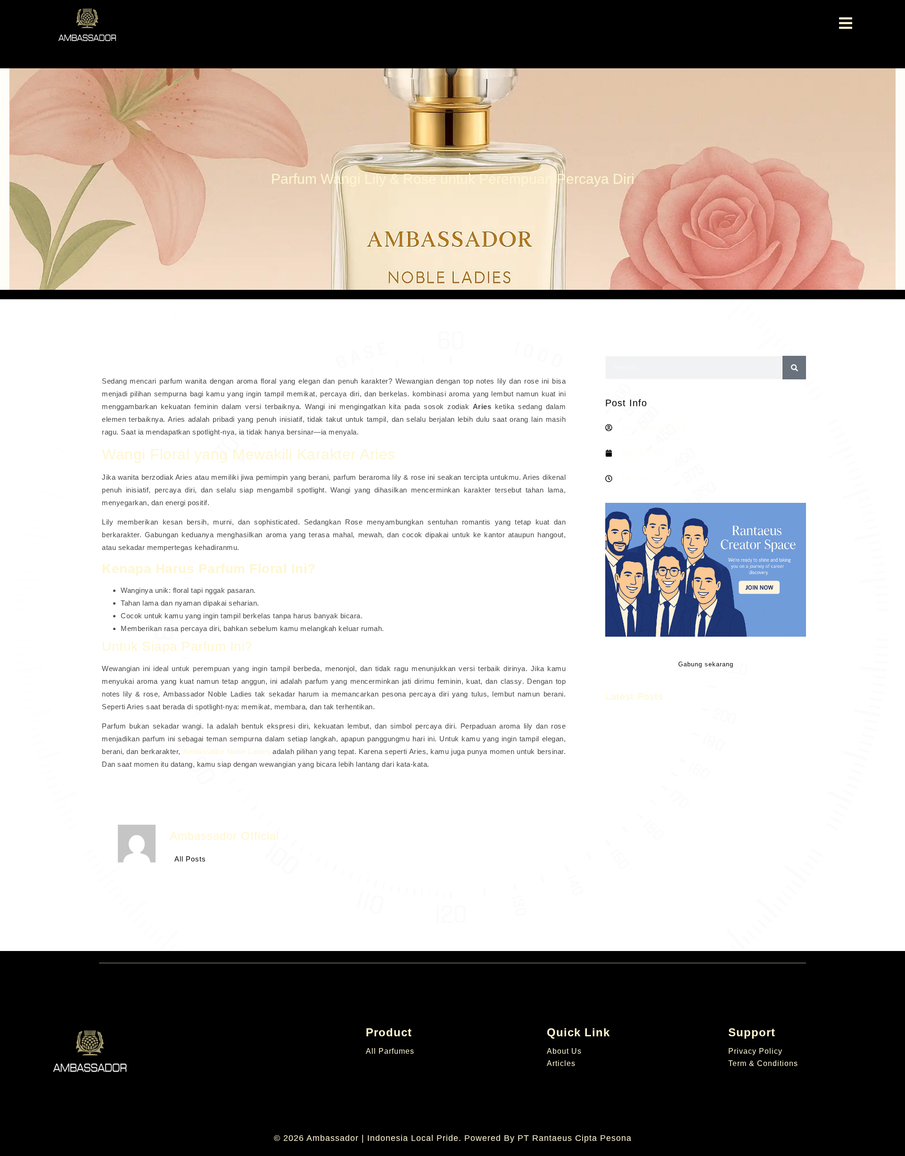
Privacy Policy (755, 1051)
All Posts (190, 859)
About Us (564, 1051)
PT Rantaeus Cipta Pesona (575, 1138)
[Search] (794, 367)
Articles (561, 1063)
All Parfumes (390, 1051)
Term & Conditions (763, 1063)
